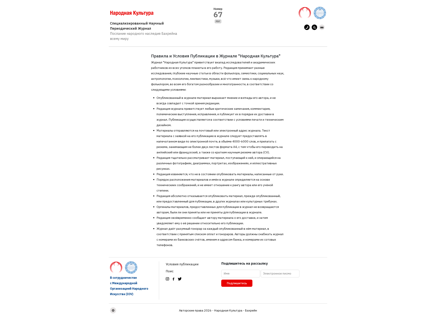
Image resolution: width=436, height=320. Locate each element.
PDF (218, 21)
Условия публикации (182, 264)
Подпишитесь (237, 283)
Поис (170, 271)
